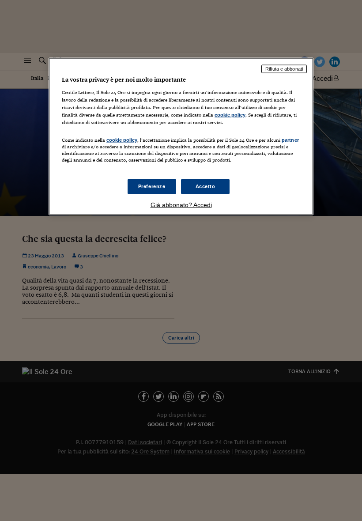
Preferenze (152, 186)
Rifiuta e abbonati (284, 69)
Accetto (205, 186)
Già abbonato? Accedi (181, 204)
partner (290, 139)
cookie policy (230, 114)
